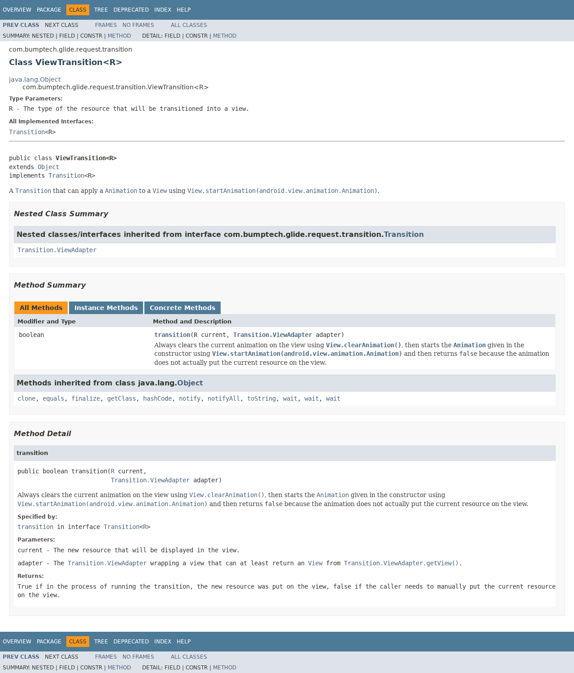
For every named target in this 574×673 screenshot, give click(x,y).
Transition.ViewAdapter (56, 249)
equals (53, 398)
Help (184, 10)
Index (162, 10)
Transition (27, 131)
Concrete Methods (182, 307)
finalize (85, 398)
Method (119, 36)
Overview (17, 10)
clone (26, 398)
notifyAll (224, 398)
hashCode (157, 398)
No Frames (138, 25)
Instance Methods (106, 307)
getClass (121, 398)
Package (49, 10)
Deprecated (131, 10)
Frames (106, 25)
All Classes (189, 25)
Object (48, 166)
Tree (101, 10)
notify (189, 398)
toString (261, 398)
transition (172, 334)
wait (290, 398)
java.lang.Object (35, 79)
